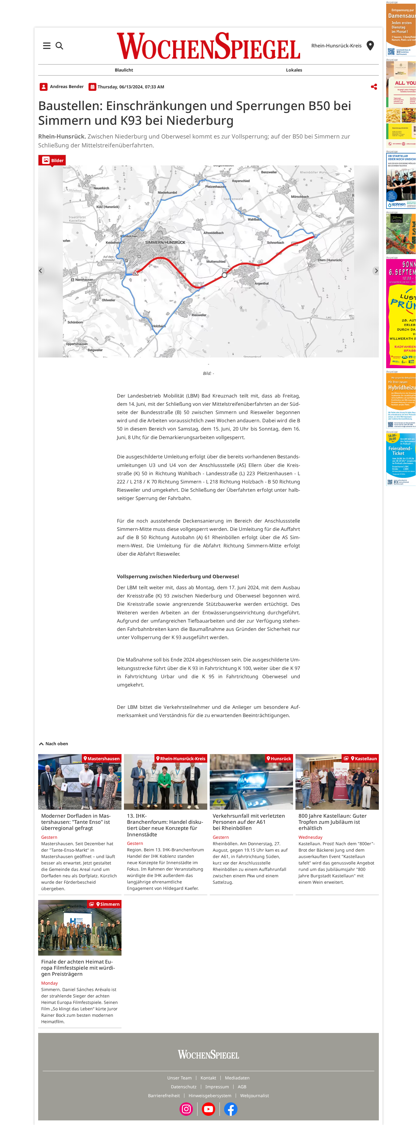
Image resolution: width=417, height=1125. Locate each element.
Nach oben (56, 743)
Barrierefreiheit (164, 1095)
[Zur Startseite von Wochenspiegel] (208, 45)
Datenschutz (184, 1087)
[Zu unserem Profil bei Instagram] (186, 1109)
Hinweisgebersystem (210, 1095)
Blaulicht (124, 70)
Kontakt (208, 1078)
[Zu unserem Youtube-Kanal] (208, 1109)
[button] (47, 46)
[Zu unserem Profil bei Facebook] (231, 1109)
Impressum (217, 1087)
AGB (242, 1087)
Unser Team (179, 1078)
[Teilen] (374, 87)
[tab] (52, 160)
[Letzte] (41, 271)
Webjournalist (254, 1095)
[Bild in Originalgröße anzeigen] (208, 261)
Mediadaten (237, 1078)
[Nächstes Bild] (375, 271)
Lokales (294, 70)
